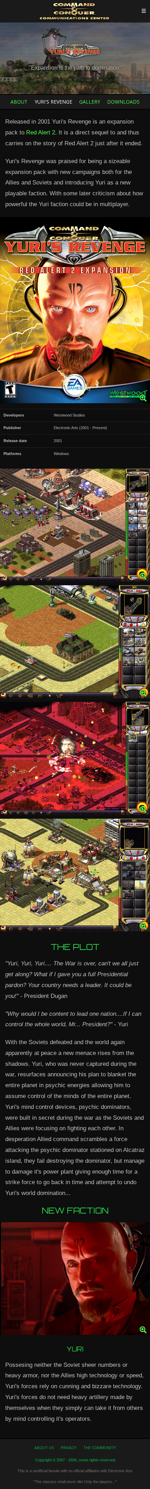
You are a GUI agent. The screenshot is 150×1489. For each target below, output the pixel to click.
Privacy (68, 1447)
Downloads (123, 101)
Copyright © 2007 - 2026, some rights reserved (75, 1460)
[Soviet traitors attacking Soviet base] (75, 527)
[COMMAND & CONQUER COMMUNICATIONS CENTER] (75, 11)
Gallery (89, 101)
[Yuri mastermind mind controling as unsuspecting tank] (75, 643)
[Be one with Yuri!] (75, 760)
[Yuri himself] (75, 1280)
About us (44, 1447)
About (19, 101)
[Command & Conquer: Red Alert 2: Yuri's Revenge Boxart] (75, 312)
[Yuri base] (75, 877)
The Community (99, 1447)
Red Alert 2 (40, 132)
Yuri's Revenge (53, 101)
